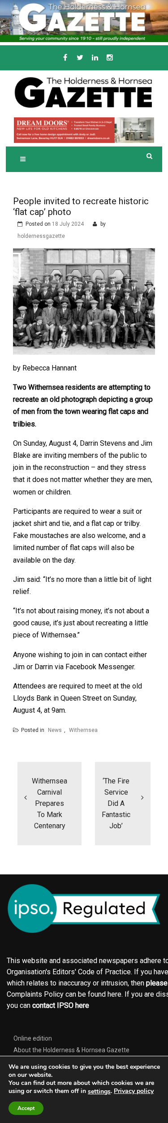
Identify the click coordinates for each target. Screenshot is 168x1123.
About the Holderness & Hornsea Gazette (71, 1050)
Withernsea (83, 730)
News (55, 730)
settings (99, 1092)
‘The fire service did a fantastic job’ (116, 803)
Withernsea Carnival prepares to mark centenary (49, 803)
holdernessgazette (41, 236)
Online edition (32, 1038)
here (114, 994)
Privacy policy (134, 1091)
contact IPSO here (60, 1005)
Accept (25, 1108)
